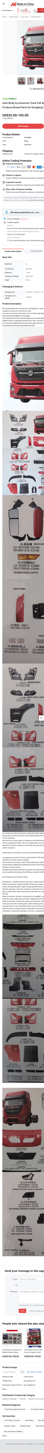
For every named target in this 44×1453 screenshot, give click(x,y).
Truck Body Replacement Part (15, 1409)
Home (4, 17)
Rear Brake (29, 1420)
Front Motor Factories (12, 1420)
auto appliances (29, 1385)
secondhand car (29, 1381)
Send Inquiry (23, 126)
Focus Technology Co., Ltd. (29, 1444)
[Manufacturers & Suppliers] (22, 4)
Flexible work (7, 1381)
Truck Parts (24, 17)
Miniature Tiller (7, 1376)
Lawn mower (28, 1376)
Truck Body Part (36, 17)
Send (22, 1311)
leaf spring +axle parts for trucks (13, 1385)
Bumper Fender (9, 1426)
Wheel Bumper (25, 1426)
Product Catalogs (35, 1372)
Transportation (13, 17)
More (4, 1436)
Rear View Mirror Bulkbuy (13, 1431)
